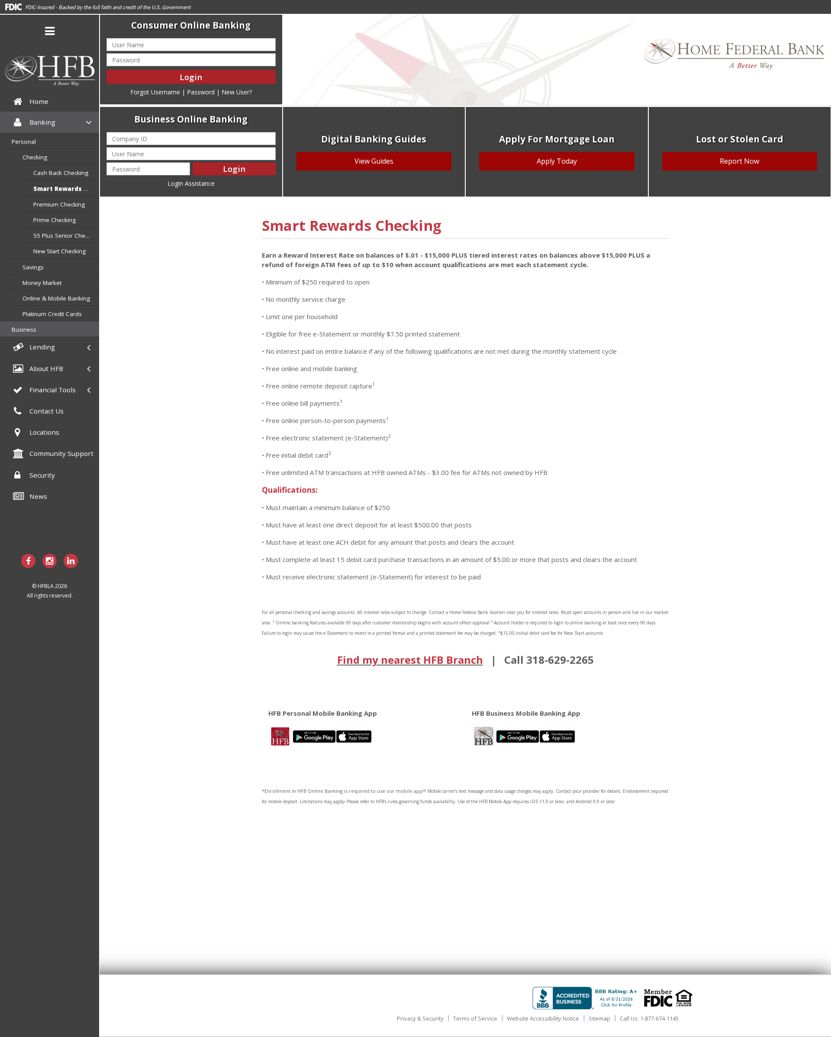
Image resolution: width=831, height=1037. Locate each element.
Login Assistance (191, 183)
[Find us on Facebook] (28, 561)
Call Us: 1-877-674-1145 (649, 1018)
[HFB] (49, 71)
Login (191, 76)
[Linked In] (71, 561)
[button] (50, 32)
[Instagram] (49, 561)
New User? (237, 92)
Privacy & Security (420, 1018)
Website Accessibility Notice (543, 1018)
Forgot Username (155, 92)
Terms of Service (475, 1018)
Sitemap (599, 1018)
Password (201, 92)
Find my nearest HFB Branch (410, 660)
